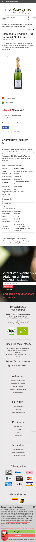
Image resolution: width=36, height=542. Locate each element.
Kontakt (11, 7)
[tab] (7, 132)
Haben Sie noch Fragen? (18, 344)
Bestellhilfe (18, 409)
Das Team (18, 429)
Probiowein (18, 422)
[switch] (4, 539)
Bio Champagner (16, 241)
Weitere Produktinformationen (12, 165)
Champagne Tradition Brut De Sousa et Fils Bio (17, 35)
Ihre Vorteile (18, 445)
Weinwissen (18, 376)
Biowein (4, 243)
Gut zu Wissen (18, 392)
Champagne (27, 241)
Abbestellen (8, 289)
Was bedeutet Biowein (18, 381)
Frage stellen (9, 102)
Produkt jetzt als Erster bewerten (13, 123)
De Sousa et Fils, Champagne (17, 243)
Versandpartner (18, 494)
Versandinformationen (18, 412)
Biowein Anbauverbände (18, 389)
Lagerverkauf (18, 435)
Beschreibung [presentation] (7, 132)
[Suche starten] (28, 17)
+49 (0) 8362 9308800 (20, 361)
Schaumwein (6, 241)
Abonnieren (8, 286)
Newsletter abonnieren (26, 7)
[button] (5, 127)
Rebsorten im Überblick (18, 383)
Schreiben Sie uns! (19, 365)
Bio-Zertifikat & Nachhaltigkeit (18, 308)
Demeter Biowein (18, 386)
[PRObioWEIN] (18, 9)
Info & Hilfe (18, 402)
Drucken (29, 30)
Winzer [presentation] (16, 132)
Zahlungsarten (18, 406)
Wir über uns (18, 426)
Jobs (18, 432)
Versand (18, 115)
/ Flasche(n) (13, 109)
